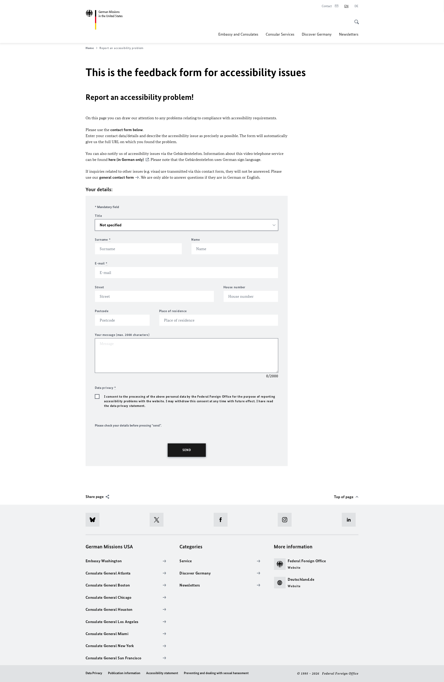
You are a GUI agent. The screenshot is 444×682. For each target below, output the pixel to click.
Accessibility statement (162, 673)
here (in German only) (126, 159)
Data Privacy (94, 673)
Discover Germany (317, 34)
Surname (103, 240)
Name (195, 240)
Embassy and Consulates (238, 34)
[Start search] (355, 19)
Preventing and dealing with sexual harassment (216, 673)
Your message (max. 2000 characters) (122, 335)
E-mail (101, 263)
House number (234, 287)
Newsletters (348, 34)
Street (99, 287)
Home (90, 48)
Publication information (124, 673)
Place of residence (173, 311)
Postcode (102, 311)
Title (98, 216)
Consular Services (280, 34)
